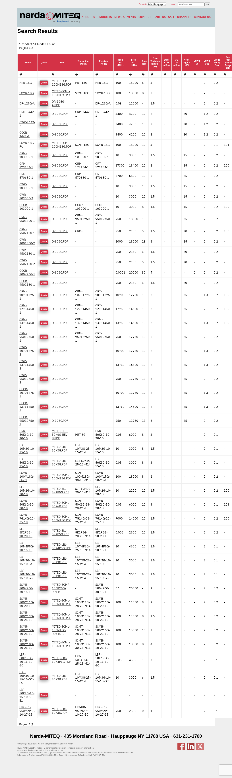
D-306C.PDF (60, 114)
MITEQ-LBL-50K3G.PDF (59, 448)
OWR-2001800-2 (27, 241)
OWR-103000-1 (26, 186)
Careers (160, 17)
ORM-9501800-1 (27, 219)
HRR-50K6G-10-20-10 (26, 434)
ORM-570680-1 (26, 175)
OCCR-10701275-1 (27, 392)
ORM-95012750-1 (27, 336)
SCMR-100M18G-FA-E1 (26, 476)
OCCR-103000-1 (26, 206)
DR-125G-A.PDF (58, 103)
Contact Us (202, 17)
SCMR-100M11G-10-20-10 (26, 602)
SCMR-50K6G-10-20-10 (26, 504)
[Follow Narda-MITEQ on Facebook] (181, 749)
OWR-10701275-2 (27, 350)
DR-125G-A (27, 103)
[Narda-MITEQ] (50, 21)
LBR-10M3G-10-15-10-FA (27, 560)
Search (174, 4)
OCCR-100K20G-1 (27, 272)
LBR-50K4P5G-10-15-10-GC (26, 660)
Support (144, 17)
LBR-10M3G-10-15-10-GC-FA (27, 677)
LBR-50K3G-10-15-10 (26, 462)
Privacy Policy (67, 744)
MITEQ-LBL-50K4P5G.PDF (61, 546)
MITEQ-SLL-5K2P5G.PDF (60, 490)
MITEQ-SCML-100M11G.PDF (61, 602)
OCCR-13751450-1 (27, 406)
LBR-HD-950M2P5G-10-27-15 (27, 710)
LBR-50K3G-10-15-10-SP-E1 (26, 695)
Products (105, 17)
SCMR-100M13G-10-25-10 (26, 616)
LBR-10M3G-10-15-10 (27, 448)
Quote (44, 83)
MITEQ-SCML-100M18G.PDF (61, 82)
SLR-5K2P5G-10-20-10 (25, 532)
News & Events (125, 17)
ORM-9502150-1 (27, 231)
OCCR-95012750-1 (27, 420)
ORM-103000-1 (26, 155)
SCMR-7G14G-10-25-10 (27, 518)
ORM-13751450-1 (27, 322)
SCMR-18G (26, 93)
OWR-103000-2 (26, 196)
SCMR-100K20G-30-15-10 (26, 588)
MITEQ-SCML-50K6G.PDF (61, 504)
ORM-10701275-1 (27, 295)
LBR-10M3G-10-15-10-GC (27, 574)
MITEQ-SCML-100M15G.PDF (61, 518)
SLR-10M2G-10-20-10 (27, 490)
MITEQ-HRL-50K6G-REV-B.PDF (60, 434)
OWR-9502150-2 (27, 262)
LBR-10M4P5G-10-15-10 (26, 546)
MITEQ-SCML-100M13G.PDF (61, 616)
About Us (88, 17)
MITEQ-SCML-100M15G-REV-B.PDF (61, 630)
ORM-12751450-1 (27, 308)
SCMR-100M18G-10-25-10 (26, 644)
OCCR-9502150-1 (27, 282)
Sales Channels (179, 17)
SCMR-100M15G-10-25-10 (26, 630)
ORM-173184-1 (26, 165)
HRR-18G (25, 83)
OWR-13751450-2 (27, 364)
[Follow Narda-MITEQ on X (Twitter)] (200, 749)
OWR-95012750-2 (27, 378)
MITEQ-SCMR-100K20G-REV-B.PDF (61, 588)
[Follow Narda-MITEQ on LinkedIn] (190, 749)
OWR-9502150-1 (27, 251)
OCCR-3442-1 (24, 134)
